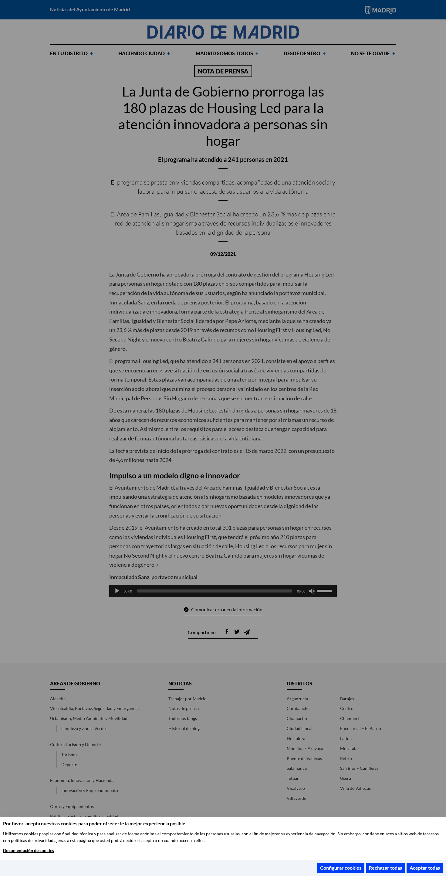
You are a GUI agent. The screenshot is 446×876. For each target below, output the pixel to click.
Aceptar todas (425, 868)
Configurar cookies (340, 868)
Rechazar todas (385, 868)
